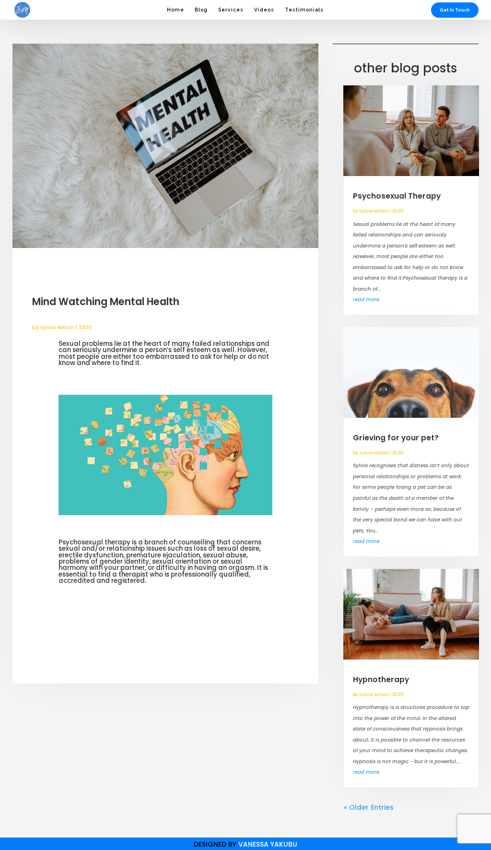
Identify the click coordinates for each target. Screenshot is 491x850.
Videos (264, 9)
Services (231, 9)
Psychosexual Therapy (397, 196)
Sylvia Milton (57, 327)
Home (175, 9)
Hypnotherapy (381, 679)
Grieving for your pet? (396, 438)
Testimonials (304, 9)
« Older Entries (369, 807)
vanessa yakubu (267, 844)
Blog (201, 9)
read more (366, 299)
